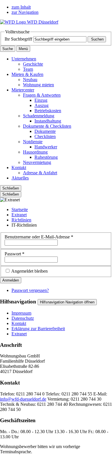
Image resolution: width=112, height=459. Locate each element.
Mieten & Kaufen (27, 74)
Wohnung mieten (38, 84)
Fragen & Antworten (42, 95)
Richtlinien (21, 219)
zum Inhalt (21, 7)
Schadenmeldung (38, 115)
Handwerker (45, 146)
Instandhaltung (47, 120)
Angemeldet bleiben (29, 271)
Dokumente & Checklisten (47, 126)
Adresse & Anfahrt (40, 172)
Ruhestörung (46, 157)
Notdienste (33, 141)
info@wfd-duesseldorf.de (23, 399)
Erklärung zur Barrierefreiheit (38, 328)
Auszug (41, 105)
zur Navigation (24, 12)
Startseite (19, 209)
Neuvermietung (37, 162)
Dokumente (45, 131)
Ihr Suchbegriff (18, 39)
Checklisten (45, 136)
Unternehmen (23, 58)
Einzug (40, 100)
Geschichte (33, 64)
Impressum (21, 313)
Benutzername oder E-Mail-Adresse (39, 236)
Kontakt (18, 167)
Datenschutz (22, 318)
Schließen (10, 188)
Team (28, 69)
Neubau (30, 79)
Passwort (14, 253)
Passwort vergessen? (30, 290)
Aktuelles (20, 177)
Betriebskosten (47, 110)
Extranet (19, 214)
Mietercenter (22, 89)
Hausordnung (35, 152)
